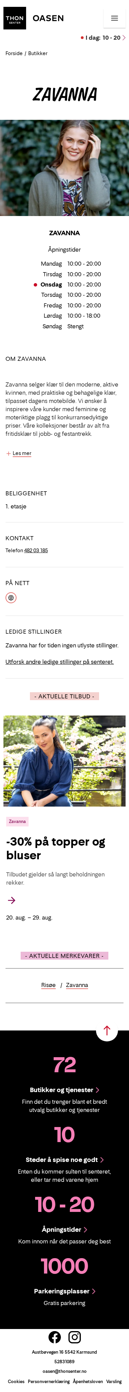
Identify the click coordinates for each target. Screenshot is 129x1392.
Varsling (113, 1381)
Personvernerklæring (48, 1381)
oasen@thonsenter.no (65, 1371)
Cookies (16, 1381)
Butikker (37, 53)
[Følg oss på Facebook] (54, 1337)
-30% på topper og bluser (55, 848)
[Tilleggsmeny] (115, 18)
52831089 (64, 1361)
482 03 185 (36, 550)
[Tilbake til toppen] (107, 1030)
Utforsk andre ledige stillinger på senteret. (60, 661)
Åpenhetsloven (88, 1381)
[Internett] (11, 597)
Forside (14, 53)
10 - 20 (103, 37)
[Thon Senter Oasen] (33, 17)
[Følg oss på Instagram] (74, 1337)
